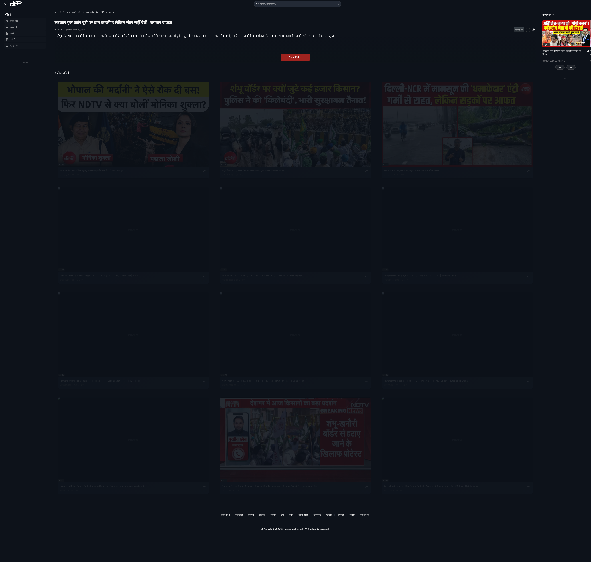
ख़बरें (12, 33)
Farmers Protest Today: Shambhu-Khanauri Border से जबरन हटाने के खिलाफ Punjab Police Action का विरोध (270, 486)
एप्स (282, 515)
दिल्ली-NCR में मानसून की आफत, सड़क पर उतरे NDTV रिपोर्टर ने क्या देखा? (412, 170)
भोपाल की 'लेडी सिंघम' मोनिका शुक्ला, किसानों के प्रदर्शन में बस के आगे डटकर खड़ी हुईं (91, 170)
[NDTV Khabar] (16, 3)
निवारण (352, 515)
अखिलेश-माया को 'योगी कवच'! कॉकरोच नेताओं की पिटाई (561, 52)
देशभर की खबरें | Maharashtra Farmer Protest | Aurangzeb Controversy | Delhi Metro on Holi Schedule (431, 486)
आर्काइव (262, 515)
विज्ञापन (251, 515)
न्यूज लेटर (239, 515)
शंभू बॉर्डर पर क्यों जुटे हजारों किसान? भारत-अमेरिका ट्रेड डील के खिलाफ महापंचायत (253, 170)
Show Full (294, 57)
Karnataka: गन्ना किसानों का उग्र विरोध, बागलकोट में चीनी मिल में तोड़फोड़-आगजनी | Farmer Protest (262, 275)
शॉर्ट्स (12, 39)
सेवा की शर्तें (364, 515)
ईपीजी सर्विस (303, 515)
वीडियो (8, 14)
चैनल (291, 515)
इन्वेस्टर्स (341, 515)
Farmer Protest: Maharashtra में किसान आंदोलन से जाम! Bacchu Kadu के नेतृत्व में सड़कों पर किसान (101, 381)
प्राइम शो (14, 45)
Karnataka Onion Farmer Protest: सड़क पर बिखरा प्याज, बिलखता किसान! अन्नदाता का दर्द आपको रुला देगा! (103, 486)
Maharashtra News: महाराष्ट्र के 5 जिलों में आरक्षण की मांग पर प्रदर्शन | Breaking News (420, 275)
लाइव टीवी (14, 21)
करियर (273, 515)
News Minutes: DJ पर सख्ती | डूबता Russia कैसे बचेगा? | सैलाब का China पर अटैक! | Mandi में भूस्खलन (264, 381)
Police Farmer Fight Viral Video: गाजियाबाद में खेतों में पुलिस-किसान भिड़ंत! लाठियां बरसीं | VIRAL (99, 275)
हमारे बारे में (225, 515)
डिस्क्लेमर (317, 515)
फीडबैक (329, 515)
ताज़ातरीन (14, 27)
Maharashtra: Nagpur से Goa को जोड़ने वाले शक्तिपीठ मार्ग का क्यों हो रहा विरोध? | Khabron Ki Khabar (426, 381)
